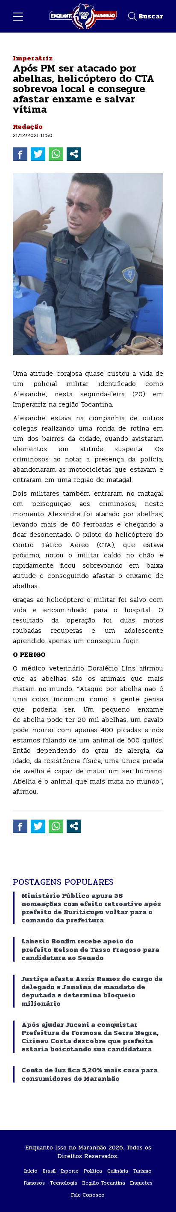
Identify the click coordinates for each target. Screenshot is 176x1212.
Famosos (34, 1183)
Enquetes (141, 1183)
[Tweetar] (38, 153)
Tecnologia (63, 1183)
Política (93, 1171)
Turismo (142, 1171)
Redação (28, 126)
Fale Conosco (88, 1195)
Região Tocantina (103, 1183)
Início (31, 1171)
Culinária (117, 1171)
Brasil (49, 1171)
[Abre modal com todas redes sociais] (74, 153)
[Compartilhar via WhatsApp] (56, 153)
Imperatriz (33, 58)
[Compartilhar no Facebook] (20, 153)
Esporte (70, 1171)
